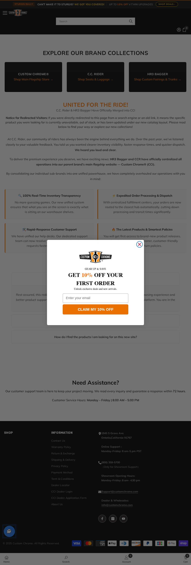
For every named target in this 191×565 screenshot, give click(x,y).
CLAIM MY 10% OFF (95, 309)
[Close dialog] (140, 244)
